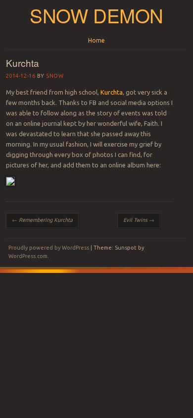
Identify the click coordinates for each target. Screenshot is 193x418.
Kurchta (111, 92)
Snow (54, 76)
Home (96, 40)
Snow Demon (96, 15)
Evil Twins (138, 220)
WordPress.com (28, 256)
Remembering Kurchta (42, 220)
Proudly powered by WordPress (48, 248)
